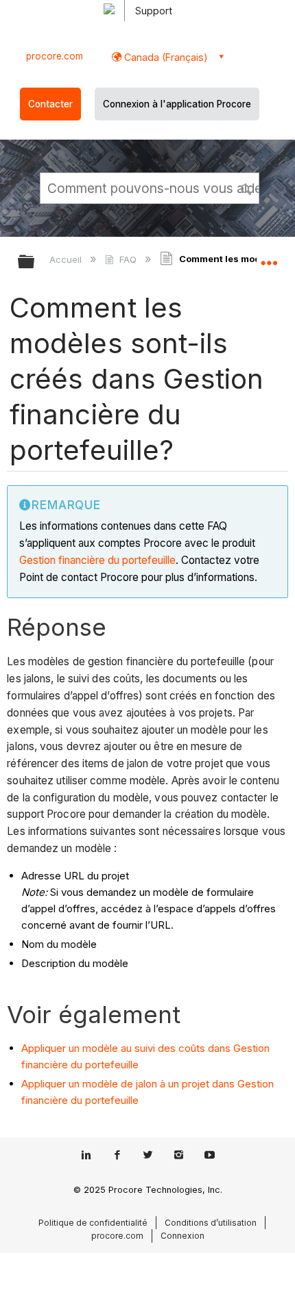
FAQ (128, 259)
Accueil (66, 259)
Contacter (50, 104)
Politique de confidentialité (93, 1223)
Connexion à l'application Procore (177, 104)
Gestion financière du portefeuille (97, 560)
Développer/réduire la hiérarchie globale (35, 262)
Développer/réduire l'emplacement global (269, 257)
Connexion (182, 1236)
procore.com (54, 56)
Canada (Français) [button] (164, 57)
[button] (247, 188)
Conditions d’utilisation (211, 1223)
